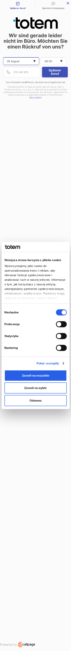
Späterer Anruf (55, 72)
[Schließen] (68, 3)
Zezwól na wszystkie (35, 375)
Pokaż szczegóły (48, 363)
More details (35, 97)
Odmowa (35, 400)
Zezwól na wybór (35, 388)
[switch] (61, 324)
